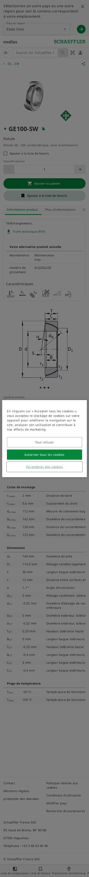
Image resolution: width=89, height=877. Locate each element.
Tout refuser (44, 442)
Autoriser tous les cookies (44, 455)
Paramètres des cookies (44, 467)
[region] (44, 438)
